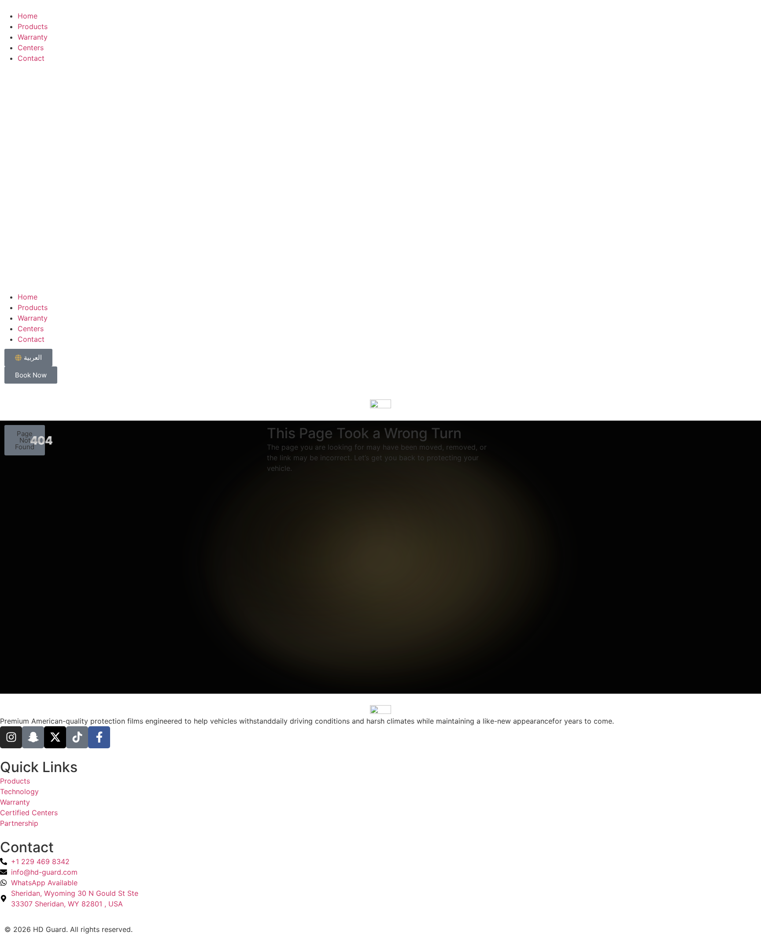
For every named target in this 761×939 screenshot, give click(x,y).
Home (27, 15)
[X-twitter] (55, 737)
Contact (31, 58)
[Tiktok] (77, 737)
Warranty (33, 37)
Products (33, 26)
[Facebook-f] (99, 737)
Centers (31, 47)
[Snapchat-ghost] (33, 737)
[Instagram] (11, 737)
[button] (380, 177)
